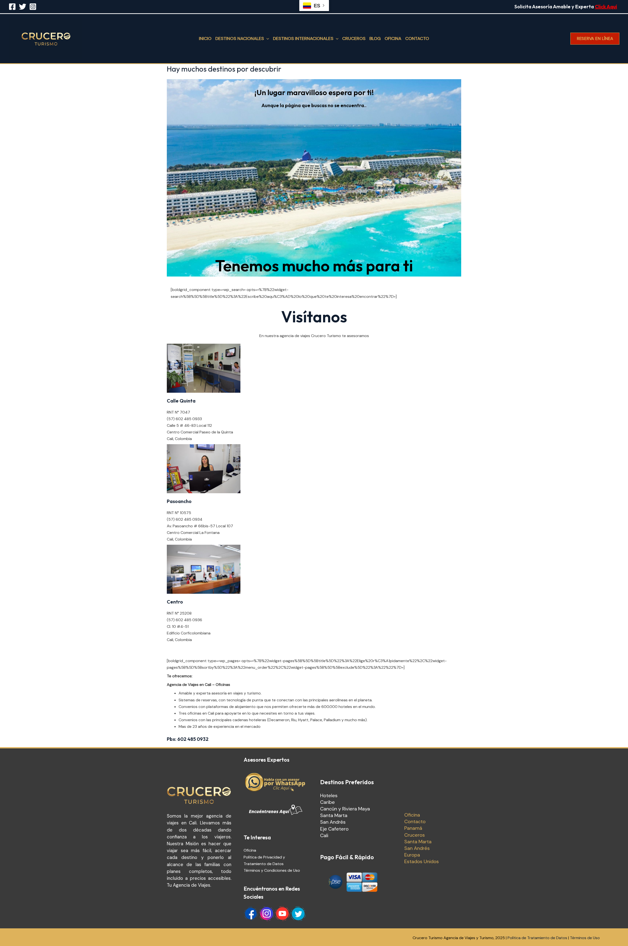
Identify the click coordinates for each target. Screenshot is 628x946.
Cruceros (354, 38)
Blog (375, 38)
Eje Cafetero (334, 829)
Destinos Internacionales (303, 38)
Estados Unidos (421, 861)
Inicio (205, 38)
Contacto (417, 38)
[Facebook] (12, 6)
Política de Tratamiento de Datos (537, 937)
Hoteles (329, 795)
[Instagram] (33, 6)
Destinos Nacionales (239, 38)
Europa (412, 855)
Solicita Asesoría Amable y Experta (565, 6)
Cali (324, 835)
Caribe (327, 802)
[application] (266, 38)
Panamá (413, 828)
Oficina (393, 38)
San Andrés (333, 822)
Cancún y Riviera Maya (345, 809)
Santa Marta (333, 815)
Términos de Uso (585, 937)
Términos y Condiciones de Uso (272, 870)
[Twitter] (22, 6)
